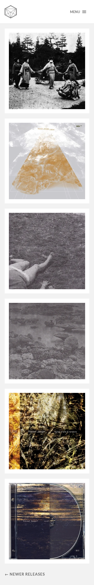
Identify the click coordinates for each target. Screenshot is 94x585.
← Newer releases (25, 574)
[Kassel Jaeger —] (47, 11)
